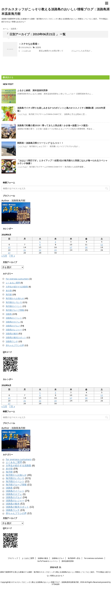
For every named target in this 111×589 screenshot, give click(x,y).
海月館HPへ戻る (74, 558)
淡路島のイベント (14, 318)
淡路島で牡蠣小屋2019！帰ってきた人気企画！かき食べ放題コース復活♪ (53, 125)
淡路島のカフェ (13, 322)
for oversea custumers (17, 279)
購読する (9, 77)
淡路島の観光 (12, 333)
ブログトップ (13, 558)
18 (86, 247)
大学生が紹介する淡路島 (17, 286)
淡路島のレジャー (14, 329)
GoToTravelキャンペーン (47, 561)
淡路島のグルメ (13, 325)
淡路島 (38, 47)
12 (102, 244)
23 (55, 250)
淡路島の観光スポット (16, 337)
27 (9, 253)
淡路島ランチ (12, 341)
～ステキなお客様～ (29, 43)
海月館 (9, 294)
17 (71, 247)
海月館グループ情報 (15, 310)
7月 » (12, 255)
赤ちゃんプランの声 (15, 345)
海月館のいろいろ (14, 302)
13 (9, 247)
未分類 (9, 290)
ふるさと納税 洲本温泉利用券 (32, 90)
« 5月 (4, 255)
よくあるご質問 (13, 282)
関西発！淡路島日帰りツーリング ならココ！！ (40, 143)
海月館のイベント (14, 306)
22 (40, 250)
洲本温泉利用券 (68, 561)
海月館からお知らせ (15, 298)
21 (25, 250)
